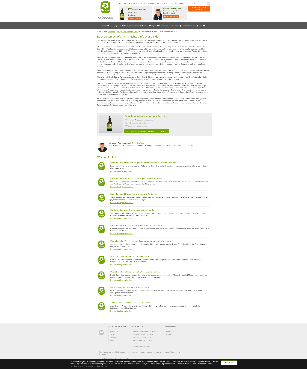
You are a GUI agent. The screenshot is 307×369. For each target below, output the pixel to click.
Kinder (104, 26)
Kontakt (159, 3)
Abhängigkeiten (115, 26)
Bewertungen (134, 3)
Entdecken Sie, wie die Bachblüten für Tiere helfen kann (147, 131)
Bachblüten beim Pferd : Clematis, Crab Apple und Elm (135, 272)
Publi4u (126, 358)
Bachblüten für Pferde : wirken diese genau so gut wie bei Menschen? (141, 241)
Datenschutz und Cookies (142, 340)
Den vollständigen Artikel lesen (121, 171)
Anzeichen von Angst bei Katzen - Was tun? (130, 303)
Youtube (113, 337)
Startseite (123, 3)
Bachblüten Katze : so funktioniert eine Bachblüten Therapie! (137, 225)
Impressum (170, 331)
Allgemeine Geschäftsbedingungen (146, 331)
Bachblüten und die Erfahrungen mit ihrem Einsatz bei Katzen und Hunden (144, 162)
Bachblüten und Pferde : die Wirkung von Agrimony (133, 194)
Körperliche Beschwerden (169, 26)
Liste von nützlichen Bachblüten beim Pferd (130, 256)
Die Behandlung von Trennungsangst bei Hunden (132, 210)
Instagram (114, 340)
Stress (146, 26)
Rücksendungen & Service (143, 337)
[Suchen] (208, 3)
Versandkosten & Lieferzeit (143, 334)
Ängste (154, 26)
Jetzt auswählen (135, 19)
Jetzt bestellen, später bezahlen (199, 9)
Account (180, 3)
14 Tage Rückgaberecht (142, 346)
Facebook (114, 331)
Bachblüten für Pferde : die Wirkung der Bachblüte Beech (136, 178)
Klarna (135, 343)
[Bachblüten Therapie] (101, 332)
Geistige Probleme (189, 26)
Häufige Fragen (147, 3)
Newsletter (169, 3)
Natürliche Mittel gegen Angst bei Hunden (129, 287)
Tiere (201, 26)
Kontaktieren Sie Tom (171, 16)
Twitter (112, 334)
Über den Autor (138, 143)
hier (104, 366)
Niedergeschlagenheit (132, 26)
